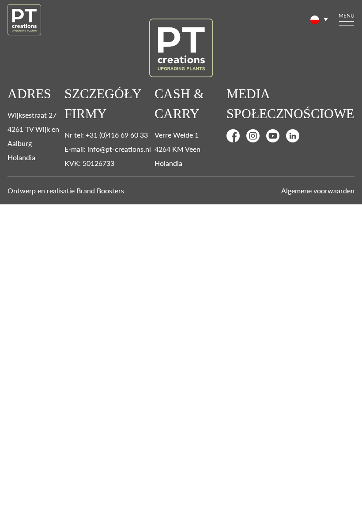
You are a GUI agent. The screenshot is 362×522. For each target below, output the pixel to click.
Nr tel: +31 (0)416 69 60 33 (106, 135)
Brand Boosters (100, 190)
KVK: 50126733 (89, 163)
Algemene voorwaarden (317, 190)
